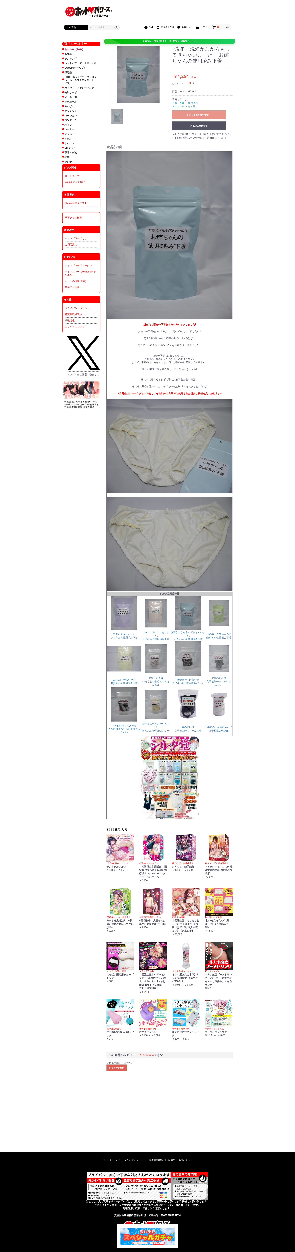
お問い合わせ (185, 1160)
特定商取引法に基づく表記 (162, 1160)
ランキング (71, 58)
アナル (68, 138)
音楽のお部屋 (72, 287)
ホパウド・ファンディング (79, 87)
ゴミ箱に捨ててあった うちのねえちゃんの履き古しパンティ (124, 729)
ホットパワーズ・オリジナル (80, 63)
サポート (69, 143)
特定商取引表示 (73, 314)
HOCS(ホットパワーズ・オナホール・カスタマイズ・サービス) (81, 80)
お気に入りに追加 (199, 126)
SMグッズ (70, 147)
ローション (71, 115)
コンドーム (71, 120)
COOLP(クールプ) (75, 67)
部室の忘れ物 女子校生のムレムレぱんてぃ (218, 681)
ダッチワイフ (72, 110)
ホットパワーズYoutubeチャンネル (80, 273)
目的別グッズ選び (75, 182)
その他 (68, 161)
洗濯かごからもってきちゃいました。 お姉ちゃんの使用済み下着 (188, 636)
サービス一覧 (72, 176)
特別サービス (72, 92)
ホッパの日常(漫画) (75, 281)
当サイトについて (75, 326)
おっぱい (69, 106)
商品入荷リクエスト (76, 203)
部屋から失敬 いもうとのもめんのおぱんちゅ (155, 681)
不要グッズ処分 (73, 217)
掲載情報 (70, 320)
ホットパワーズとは (76, 238)
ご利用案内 (71, 244)
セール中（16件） (75, 49)
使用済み (193, 102)
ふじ (204, 386)
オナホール (71, 101)
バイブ (68, 124)
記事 (67, 157)
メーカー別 (71, 97)
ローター (69, 129)
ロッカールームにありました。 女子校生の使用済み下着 (155, 636)
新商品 (68, 53)
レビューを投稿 (116, 1067)
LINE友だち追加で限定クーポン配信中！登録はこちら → (169, 41)
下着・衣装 (71, 152)
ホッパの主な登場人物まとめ (83, 374)
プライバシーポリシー (77, 308)
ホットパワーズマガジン (78, 265)
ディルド (69, 134)
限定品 (68, 72)
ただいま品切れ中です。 (199, 115)
